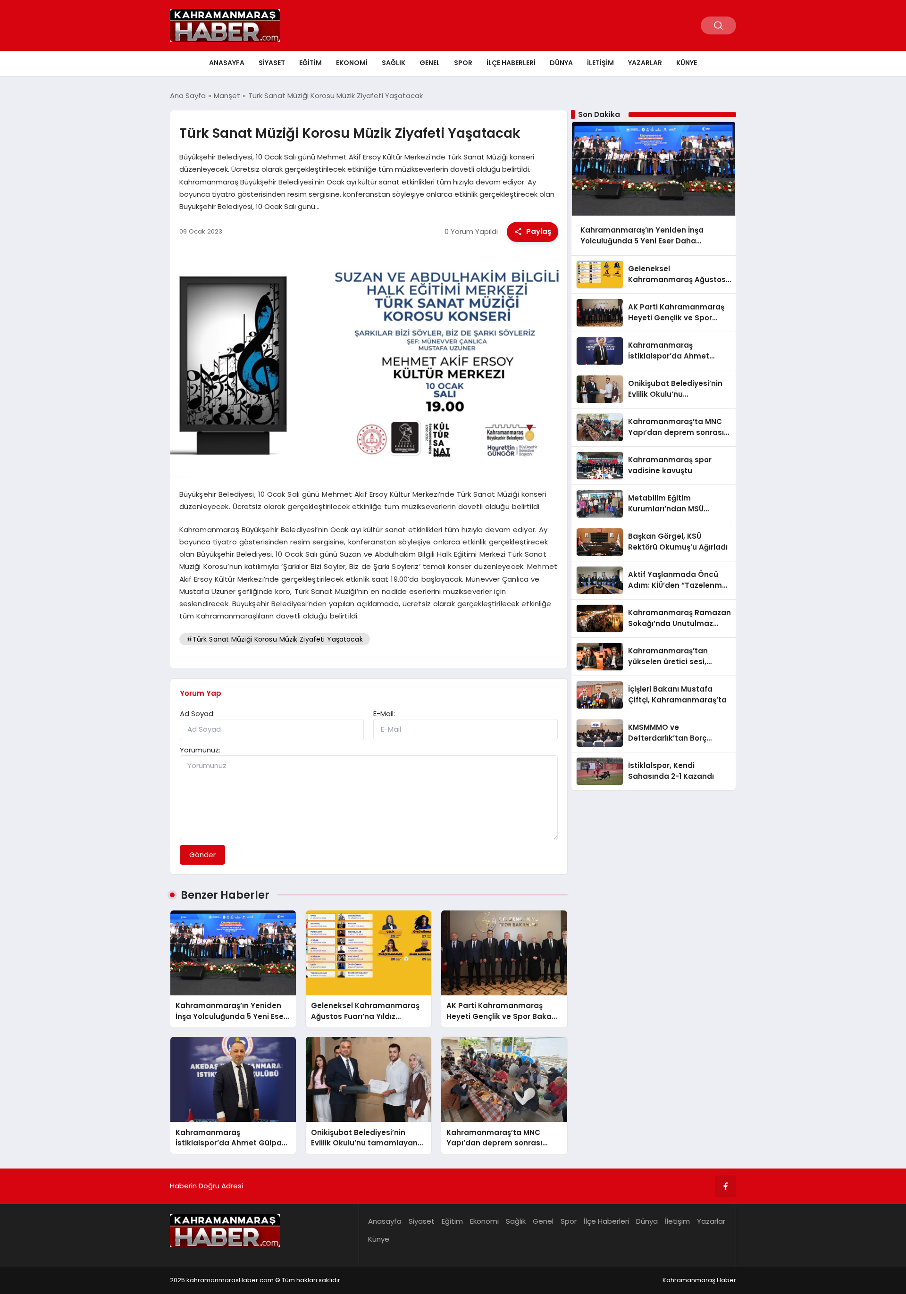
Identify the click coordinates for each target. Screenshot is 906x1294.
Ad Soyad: (197, 713)
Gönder (202, 855)
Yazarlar (645, 62)
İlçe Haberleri (511, 62)
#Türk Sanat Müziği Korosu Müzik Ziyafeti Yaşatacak (274, 639)
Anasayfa (226, 62)
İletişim (600, 62)
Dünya (561, 62)
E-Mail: (384, 713)
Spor (463, 62)
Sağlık (393, 62)
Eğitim (310, 62)
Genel (429, 62)
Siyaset (272, 62)
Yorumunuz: (200, 750)
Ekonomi (352, 62)
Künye (686, 62)
